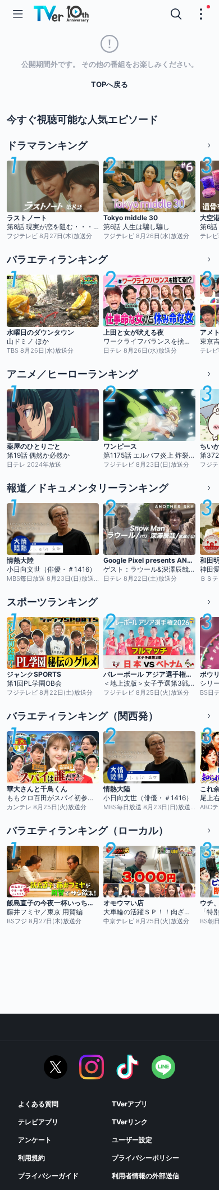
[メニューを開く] (18, 14)
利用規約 (31, 1157)
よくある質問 (38, 1104)
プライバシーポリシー (145, 1157)
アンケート (35, 1140)
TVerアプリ (130, 1104)
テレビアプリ (38, 1122)
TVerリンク (130, 1122)
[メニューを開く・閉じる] (201, 14)
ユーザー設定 (132, 1140)
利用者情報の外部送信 (145, 1175)
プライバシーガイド (48, 1175)
